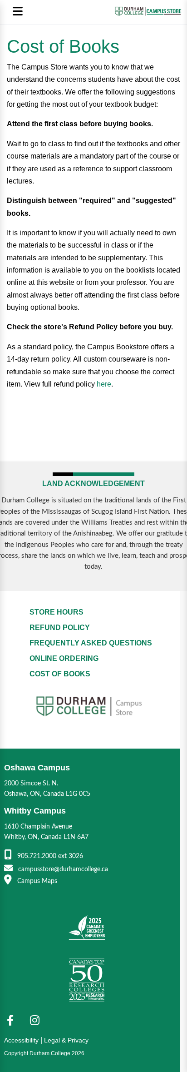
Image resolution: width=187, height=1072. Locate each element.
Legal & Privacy (66, 1040)
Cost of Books (60, 674)
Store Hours (57, 612)
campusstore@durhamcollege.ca (62, 869)
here (104, 384)
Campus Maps (36, 881)
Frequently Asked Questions (91, 643)
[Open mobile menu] (17, 12)
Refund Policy (60, 627)
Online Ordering (64, 658)
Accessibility (21, 1040)
